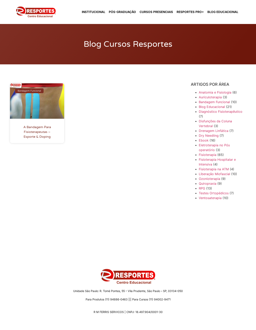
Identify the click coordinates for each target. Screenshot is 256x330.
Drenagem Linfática (213, 131)
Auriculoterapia (210, 97)
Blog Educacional (222, 12)
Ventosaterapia (210, 198)
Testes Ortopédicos (214, 193)
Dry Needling (209, 136)
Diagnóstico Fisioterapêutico (220, 112)
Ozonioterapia (209, 179)
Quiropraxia (207, 183)
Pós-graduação (122, 12)
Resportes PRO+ (190, 12)
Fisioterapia (207, 155)
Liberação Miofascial (214, 174)
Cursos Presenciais (156, 12)
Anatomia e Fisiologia (215, 92)
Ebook (204, 140)
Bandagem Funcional (214, 102)
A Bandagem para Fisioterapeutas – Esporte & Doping (37, 132)
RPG (202, 188)
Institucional (93, 12)
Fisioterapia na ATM (214, 169)
